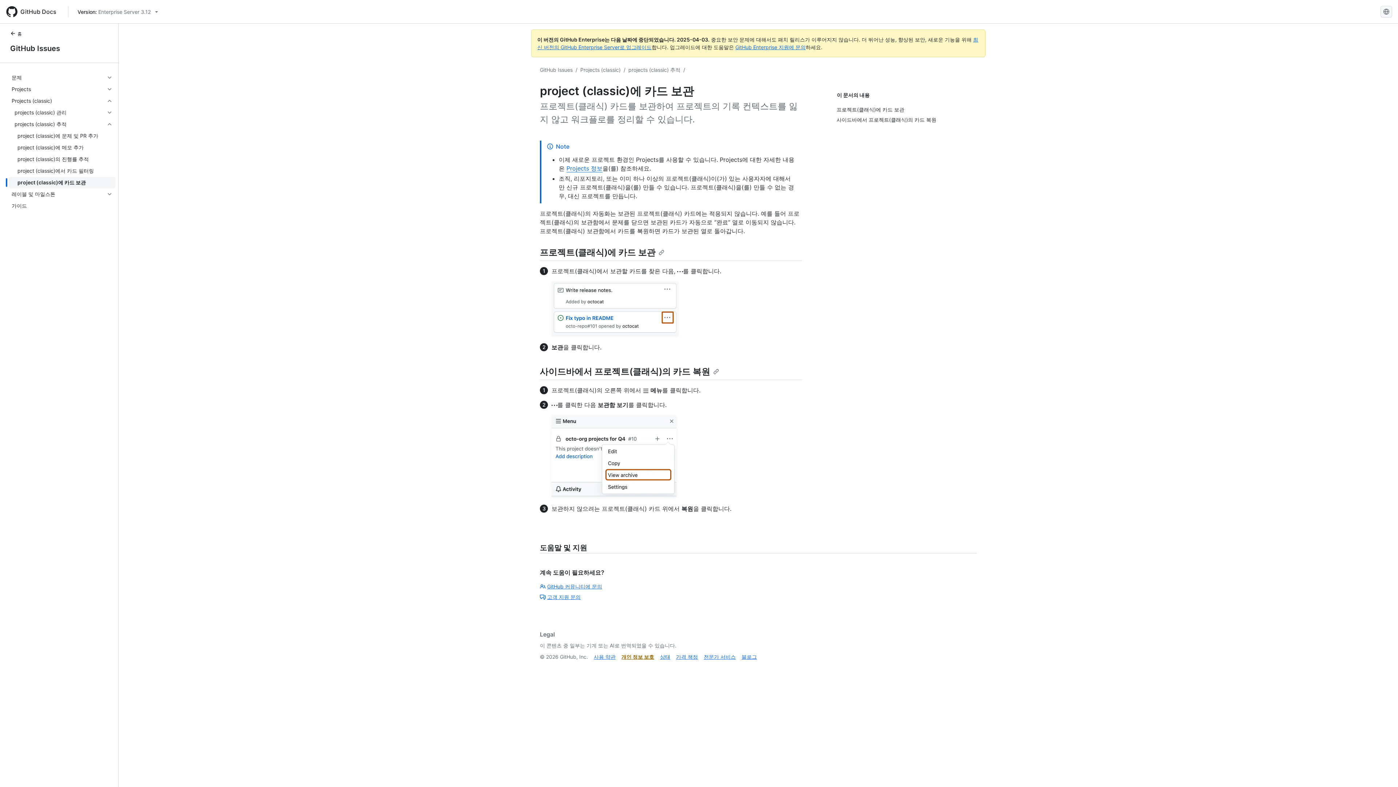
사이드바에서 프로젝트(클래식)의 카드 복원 (625, 371)
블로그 (749, 657)
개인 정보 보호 (637, 657)
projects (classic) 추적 (654, 70)
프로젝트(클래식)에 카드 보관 (598, 252)
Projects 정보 (584, 168)
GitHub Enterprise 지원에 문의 (770, 47)
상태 (665, 657)
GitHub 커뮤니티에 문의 (574, 586)
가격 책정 (687, 657)
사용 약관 (605, 657)
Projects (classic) (600, 70)
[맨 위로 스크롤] (1382, 771)
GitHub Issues (35, 48)
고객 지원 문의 (564, 597)
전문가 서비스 (720, 657)
